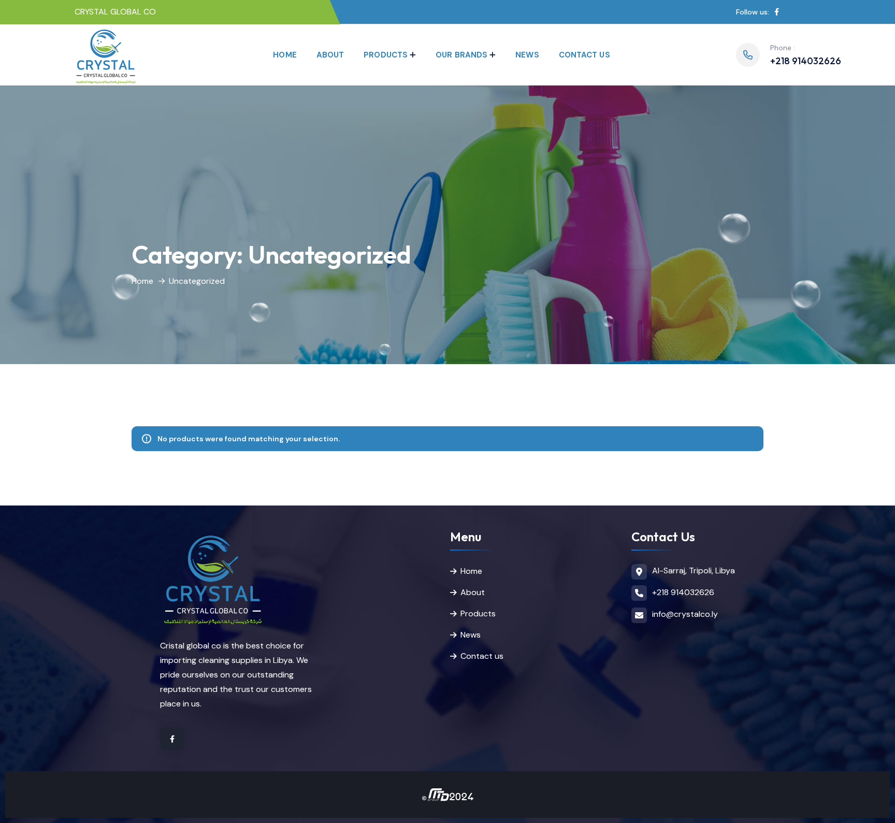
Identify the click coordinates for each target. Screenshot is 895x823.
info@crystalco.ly (685, 614)
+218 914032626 (805, 61)
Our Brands (461, 55)
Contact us (584, 55)
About (330, 55)
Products (386, 55)
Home (284, 55)
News (527, 55)
